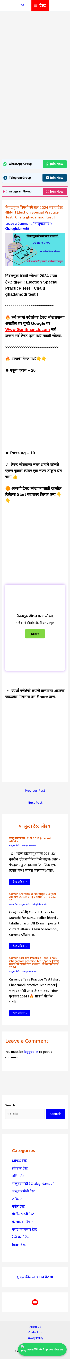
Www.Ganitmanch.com (27, 329)
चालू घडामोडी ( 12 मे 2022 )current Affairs (30, 840)
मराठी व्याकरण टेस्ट (24, 1229)
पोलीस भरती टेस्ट (23, 1214)
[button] (22, 5)
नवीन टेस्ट (18, 1206)
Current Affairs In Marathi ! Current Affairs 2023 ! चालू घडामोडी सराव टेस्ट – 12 (33, 897)
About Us (35, 1326)
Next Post (35, 803)
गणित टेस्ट (18, 1176)
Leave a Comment (18, 224)
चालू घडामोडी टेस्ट (23, 1191)
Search (10, 1105)
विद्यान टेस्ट (19, 1245)
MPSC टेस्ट (13, 904)
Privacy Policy (35, 1338)
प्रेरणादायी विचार (22, 1222)
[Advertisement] (35, 51)
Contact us (35, 1332)
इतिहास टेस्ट (20, 1168)
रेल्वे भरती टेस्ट (21, 1237)
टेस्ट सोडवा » (20, 881)
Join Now (56, 164)
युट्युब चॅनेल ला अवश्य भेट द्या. (35, 1277)
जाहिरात (17, 1199)
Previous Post (35, 791)
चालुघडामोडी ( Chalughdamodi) (28, 226)
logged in (31, 1052)
